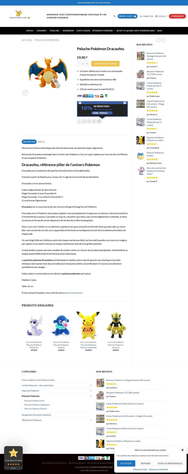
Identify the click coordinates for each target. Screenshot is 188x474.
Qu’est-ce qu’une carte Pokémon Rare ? (135, 31)
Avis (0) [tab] (41, 142)
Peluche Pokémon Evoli (34, 400)
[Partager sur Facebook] (79, 121)
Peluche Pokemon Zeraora (115, 346)
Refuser (145, 463)
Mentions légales (76, 463)
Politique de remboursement (101, 463)
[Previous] (22, 335)
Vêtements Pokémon (102, 31)
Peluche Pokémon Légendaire (37, 404)
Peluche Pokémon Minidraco (34, 346)
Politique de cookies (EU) (54, 463)
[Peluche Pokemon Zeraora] (115, 325)
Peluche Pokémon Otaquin (61, 346)
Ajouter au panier (105, 63)
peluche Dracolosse (73, 292)
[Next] (128, 335)
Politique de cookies (140, 469)
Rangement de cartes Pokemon (36, 414)
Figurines (41, 31)
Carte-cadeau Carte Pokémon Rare (38, 380)
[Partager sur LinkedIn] (99, 121)
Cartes (29, 31)
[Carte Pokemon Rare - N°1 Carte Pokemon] (22, 16)
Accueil (27, 40)
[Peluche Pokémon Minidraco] (34, 325)
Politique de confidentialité (158, 469)
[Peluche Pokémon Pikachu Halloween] (88, 325)
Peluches (54, 31)
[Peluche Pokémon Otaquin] (61, 325)
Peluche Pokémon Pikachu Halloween (88, 346)
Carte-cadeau (83, 31)
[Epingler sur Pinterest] (94, 121)
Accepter (126, 463)
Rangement (68, 31)
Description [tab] (29, 142)
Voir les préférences (170, 463)
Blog (159, 31)
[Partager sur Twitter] (84, 121)
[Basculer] (91, 385)
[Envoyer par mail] (89, 121)
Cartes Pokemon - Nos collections (38, 385)
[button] (182, 450)
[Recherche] (114, 16)
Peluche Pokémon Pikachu (35, 408)
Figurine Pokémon (30, 390)
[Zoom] (25, 92)
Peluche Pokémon (47, 40)
